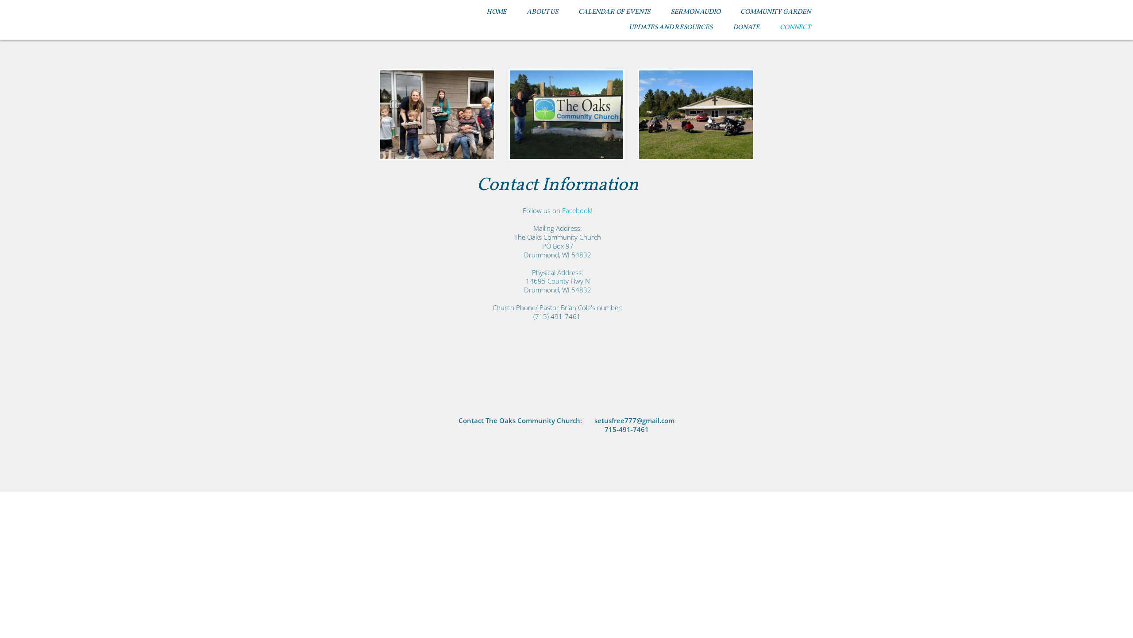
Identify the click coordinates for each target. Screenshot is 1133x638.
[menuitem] (496, 12)
